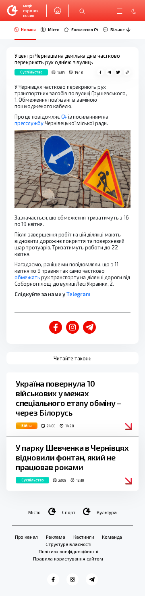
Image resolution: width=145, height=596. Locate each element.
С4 (64, 116)
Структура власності (68, 544)
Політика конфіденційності (69, 551)
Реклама (55, 536)
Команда (112, 536)
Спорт (68, 512)
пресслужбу (29, 123)
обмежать (27, 277)
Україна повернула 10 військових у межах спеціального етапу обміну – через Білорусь (68, 398)
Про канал (26, 536)
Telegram (78, 294)
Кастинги (83, 536)
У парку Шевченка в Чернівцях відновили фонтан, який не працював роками (72, 457)
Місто (34, 512)
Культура (107, 512)
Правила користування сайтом (68, 558)
